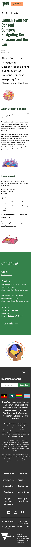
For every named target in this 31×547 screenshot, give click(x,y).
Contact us (22, 486)
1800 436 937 (6, 275)
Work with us (23, 492)
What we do (8, 473)
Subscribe (24, 385)
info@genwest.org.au (19, 290)
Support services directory (8, 501)
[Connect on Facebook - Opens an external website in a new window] (22, 512)
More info (7, 323)
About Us (22, 473)
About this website (23, 526)
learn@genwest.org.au (20, 301)
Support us (8, 486)
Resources (22, 480)
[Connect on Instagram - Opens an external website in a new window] (15, 512)
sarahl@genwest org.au (8, 226)
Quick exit (17, 4)
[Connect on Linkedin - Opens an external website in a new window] (8, 512)
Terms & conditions (8, 521)
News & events (8, 480)
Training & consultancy (22, 499)
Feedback (8, 492)
